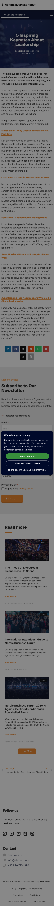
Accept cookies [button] (27, 456)
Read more (27, 449)
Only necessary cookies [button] (27, 463)
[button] (27, 470)
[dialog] (27, 453)
